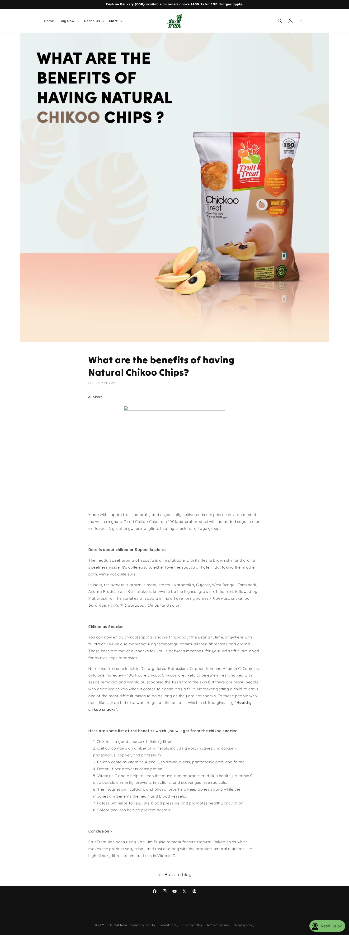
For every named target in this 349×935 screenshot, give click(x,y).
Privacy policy (192, 925)
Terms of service (218, 925)
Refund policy (169, 925)
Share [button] (98, 397)
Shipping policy (244, 925)
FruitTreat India (116, 925)
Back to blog (178, 874)
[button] (69, 21)
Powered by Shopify (141, 925)
